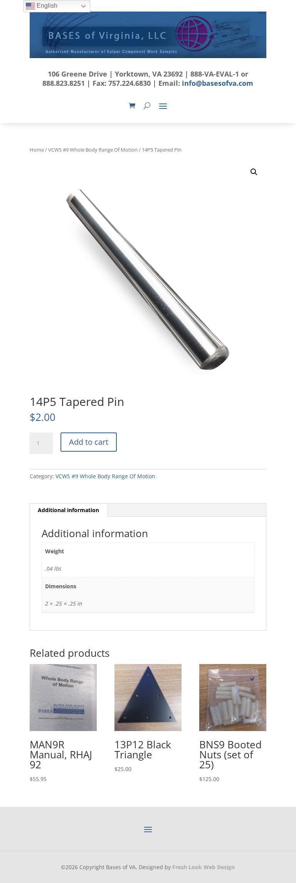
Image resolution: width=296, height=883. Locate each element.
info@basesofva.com (217, 83)
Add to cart (88, 442)
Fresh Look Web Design (203, 867)
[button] (254, 172)
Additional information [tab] (68, 510)
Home (37, 149)
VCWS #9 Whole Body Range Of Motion (93, 149)
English (46, 5)
